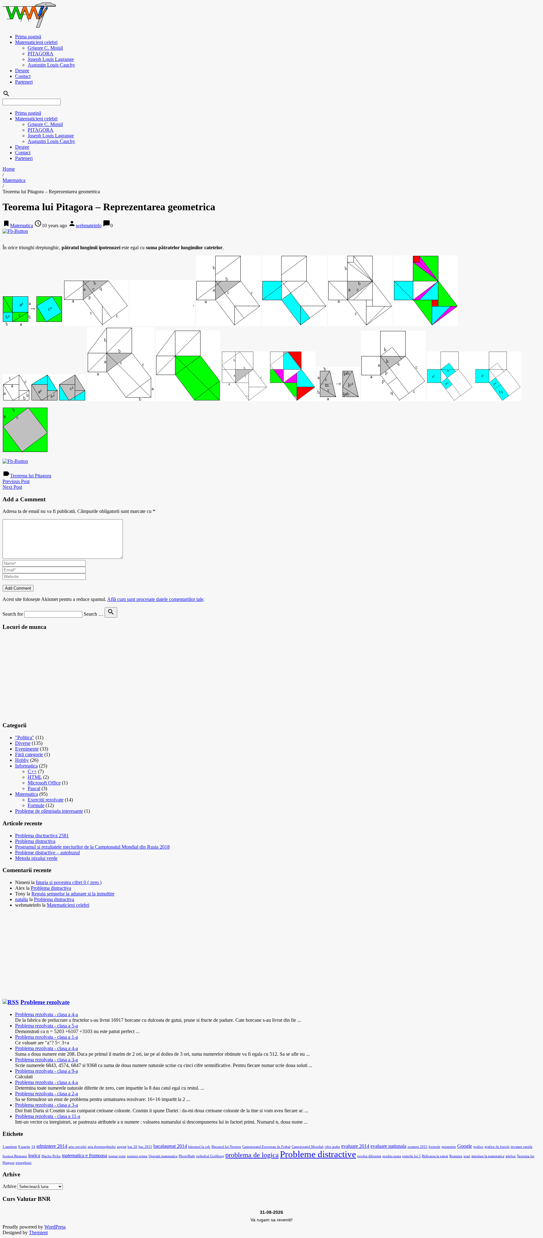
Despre (22, 70)
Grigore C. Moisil (45, 48)
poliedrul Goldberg (210, 1156)
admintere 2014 (51, 1146)
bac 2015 (145, 1146)
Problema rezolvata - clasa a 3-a (46, 1059)
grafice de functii (497, 1146)
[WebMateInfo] (30, 26)
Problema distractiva (35, 841)
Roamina (455, 1156)
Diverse (22, 743)
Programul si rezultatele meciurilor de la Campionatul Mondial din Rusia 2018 (92, 847)
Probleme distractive (318, 1154)
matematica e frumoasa (84, 1155)
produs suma (391, 1156)
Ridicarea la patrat (435, 1156)
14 (33, 1146)
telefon (511, 1156)
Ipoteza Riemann (15, 1156)
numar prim (117, 1156)
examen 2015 (417, 1146)
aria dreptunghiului (102, 1146)
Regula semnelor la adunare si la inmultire (72, 893)
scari (466, 1156)
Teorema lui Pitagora (30, 475)
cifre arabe (332, 1146)
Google (464, 1146)
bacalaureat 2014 (170, 1146)
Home (9, 169)
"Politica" (24, 737)
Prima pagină (28, 36)
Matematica (14, 180)
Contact (22, 76)
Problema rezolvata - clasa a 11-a (47, 1116)
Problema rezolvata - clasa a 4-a (46, 1014)
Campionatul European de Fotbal (266, 1146)
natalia (21, 899)
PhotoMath (187, 1156)
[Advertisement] (50, 675)
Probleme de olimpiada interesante (49, 811)
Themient (38, 1232)
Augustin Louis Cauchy (51, 65)
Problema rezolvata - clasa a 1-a (46, 1037)
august (121, 1146)
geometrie (449, 1146)
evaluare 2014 (355, 1146)
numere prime (137, 1156)
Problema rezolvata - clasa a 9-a (46, 1071)
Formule (36, 805)
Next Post (12, 487)
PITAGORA (40, 53)
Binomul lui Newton (226, 1146)
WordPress (55, 1227)
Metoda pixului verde (36, 858)
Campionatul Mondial (307, 1146)
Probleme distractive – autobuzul (47, 852)
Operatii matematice (163, 1156)
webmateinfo (88, 225)
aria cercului (77, 1146)
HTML (35, 777)
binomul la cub (199, 1146)
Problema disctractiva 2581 (42, 835)
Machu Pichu (51, 1156)
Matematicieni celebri (36, 42)
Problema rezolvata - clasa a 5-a (46, 1025)
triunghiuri (23, 1162)
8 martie (24, 1146)
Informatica (26, 765)
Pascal (34, 788)
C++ (32, 771)
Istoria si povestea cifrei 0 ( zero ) (68, 882)
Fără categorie (29, 754)
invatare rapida (521, 1146)
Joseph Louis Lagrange (51, 59)
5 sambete (10, 1146)
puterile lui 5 (411, 1156)
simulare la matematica (487, 1156)
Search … (93, 614)
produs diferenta (369, 1156)
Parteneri (24, 82)
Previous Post (16, 481)
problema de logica (252, 1155)
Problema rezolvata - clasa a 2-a (46, 1093)
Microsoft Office (44, 782)
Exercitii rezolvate (45, 799)
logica (34, 1155)
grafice (478, 1146)
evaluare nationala (388, 1146)
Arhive (9, 1186)
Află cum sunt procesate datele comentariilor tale (155, 599)
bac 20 (132, 1146)
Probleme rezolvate (44, 1002)
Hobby (22, 760)
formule (434, 1146)
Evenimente (27, 748)
